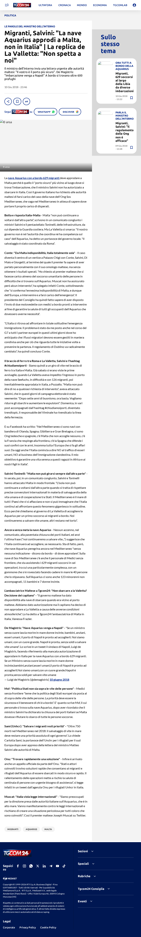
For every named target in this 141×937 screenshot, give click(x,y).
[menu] (6, 5)
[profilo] (134, 5)
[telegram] (51, 866)
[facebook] (18, 866)
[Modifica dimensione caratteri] (26, 101)
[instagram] (24, 866)
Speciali (83, 863)
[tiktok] (64, 866)
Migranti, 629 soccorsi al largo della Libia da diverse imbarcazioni (124, 82)
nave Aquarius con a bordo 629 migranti (34, 178)
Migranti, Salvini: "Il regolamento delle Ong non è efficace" (124, 131)
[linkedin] (44, 866)
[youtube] (57, 866)
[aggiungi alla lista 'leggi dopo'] (17, 101)
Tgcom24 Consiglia (91, 888)
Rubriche (84, 876)
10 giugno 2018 (59, 679)
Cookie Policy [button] (48, 927)
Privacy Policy (27, 927)
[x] (37, 866)
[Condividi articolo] (8, 101)
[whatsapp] (31, 866)
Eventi (82, 901)
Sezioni (83, 851)
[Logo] (22, 5)
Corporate (9, 927)
